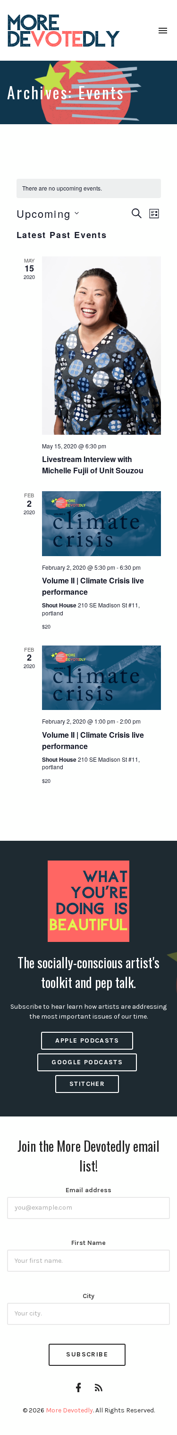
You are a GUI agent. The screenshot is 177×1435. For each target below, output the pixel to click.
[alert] (89, 188)
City (88, 1296)
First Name (88, 1243)
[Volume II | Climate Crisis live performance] (101, 523)
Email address (88, 1190)
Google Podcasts (87, 1062)
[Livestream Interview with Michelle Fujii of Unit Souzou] (101, 345)
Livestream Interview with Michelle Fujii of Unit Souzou (92, 465)
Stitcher (87, 1084)
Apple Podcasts (87, 1040)
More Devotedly (69, 1410)
